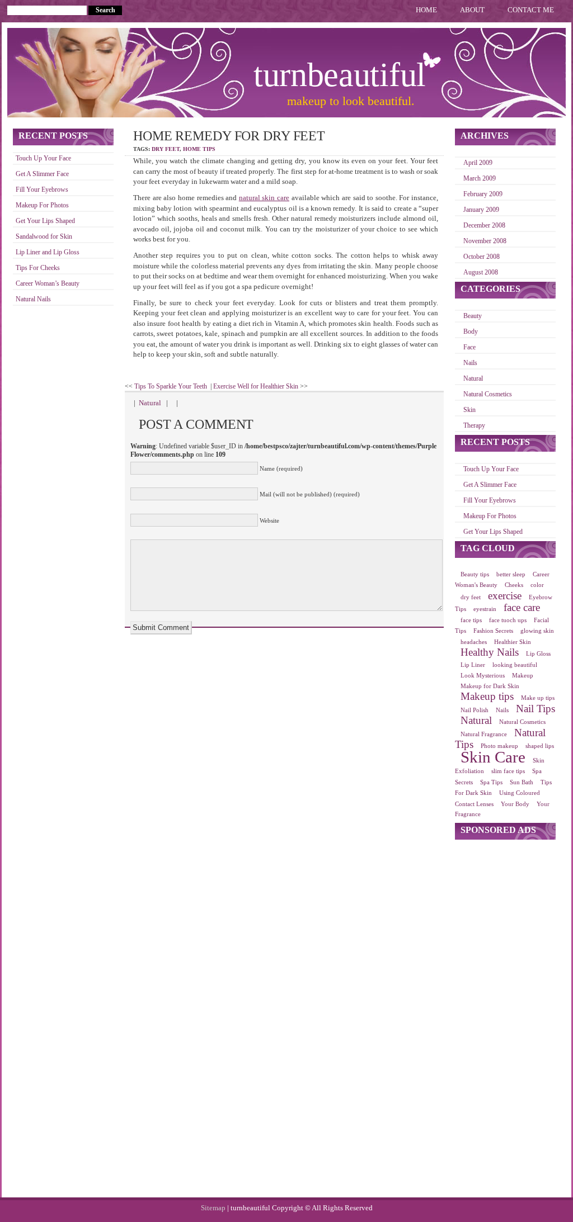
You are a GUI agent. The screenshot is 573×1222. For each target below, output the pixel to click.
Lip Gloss (538, 654)
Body (470, 331)
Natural (150, 403)
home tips (199, 149)
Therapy (474, 425)
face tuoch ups (508, 620)
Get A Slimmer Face (42, 174)
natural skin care (264, 197)
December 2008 (484, 225)
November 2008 (484, 241)
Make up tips (538, 698)
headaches (474, 642)
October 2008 (481, 256)
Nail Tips (535, 708)
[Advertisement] (505, 1018)
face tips (471, 620)
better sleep (510, 574)
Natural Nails (33, 299)
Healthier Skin (512, 642)
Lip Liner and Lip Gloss (47, 252)
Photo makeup (499, 746)
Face (469, 347)
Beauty (472, 316)
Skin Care (493, 757)
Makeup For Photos (42, 205)
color (537, 585)
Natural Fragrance (484, 734)
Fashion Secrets (493, 631)
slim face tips (508, 771)
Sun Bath (521, 782)
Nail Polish (475, 710)
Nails (470, 363)
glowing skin (537, 631)
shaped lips (539, 746)
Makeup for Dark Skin (490, 686)
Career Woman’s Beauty (47, 283)
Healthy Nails (490, 652)
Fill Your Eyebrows (42, 189)
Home (426, 10)
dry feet (166, 149)
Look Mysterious (483, 675)
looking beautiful (514, 665)
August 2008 (480, 272)
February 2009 (482, 194)
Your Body (515, 804)
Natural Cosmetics (487, 394)
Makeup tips (487, 696)
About (472, 10)
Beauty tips (475, 574)
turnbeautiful (339, 74)
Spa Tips (491, 782)
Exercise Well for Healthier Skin (255, 386)
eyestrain (484, 609)
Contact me (531, 10)
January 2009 (481, 210)
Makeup (522, 675)
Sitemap (214, 1208)
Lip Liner (473, 665)
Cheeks (514, 585)
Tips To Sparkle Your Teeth (170, 386)
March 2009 (479, 178)
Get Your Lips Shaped (45, 221)
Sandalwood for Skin (44, 236)
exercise (505, 595)
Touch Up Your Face (43, 158)
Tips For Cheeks (38, 268)
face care (522, 607)
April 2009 (477, 163)
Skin (469, 410)
